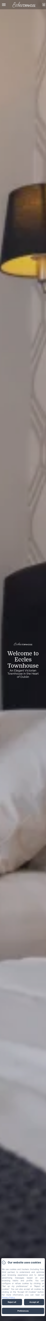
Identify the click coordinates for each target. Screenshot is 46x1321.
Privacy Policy (8, 1297)
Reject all (12, 1302)
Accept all (34, 1302)
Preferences (23, 1311)
